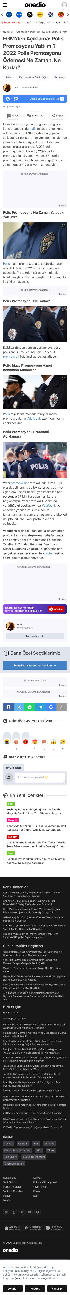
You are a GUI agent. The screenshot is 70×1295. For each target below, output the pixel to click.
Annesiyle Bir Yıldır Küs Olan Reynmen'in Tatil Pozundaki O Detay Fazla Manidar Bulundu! (36, 827)
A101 (38, 1150)
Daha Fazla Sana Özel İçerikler (33, 665)
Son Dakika (10, 1156)
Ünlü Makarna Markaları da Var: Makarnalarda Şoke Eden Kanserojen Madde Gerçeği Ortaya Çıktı (36, 844)
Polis (8, 77)
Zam (36, 1143)
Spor (10, 803)
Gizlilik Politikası (12, 1186)
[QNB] (40, 14)
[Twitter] (22, 1212)
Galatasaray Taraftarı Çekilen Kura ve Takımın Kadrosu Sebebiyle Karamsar (36, 860)
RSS (35, 1195)
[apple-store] (13, 1228)
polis (32, 128)
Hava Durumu (11, 1012)
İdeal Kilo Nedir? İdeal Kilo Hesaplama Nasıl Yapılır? (32, 1090)
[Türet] (50, 14)
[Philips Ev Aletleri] (9, 14)
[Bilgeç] (61, 14)
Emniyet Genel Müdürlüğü (32, 77)
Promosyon (61, 77)
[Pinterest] (37, 1212)
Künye (37, 1191)
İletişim (7, 1200)
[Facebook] (14, 1212)
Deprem (23, 1143)
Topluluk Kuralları (13, 1191)
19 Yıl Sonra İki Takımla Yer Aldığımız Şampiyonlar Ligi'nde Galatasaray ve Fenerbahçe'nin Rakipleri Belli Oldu (33, 996)
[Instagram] (6, 1212)
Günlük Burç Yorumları (17, 1150)
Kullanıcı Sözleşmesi (45, 1182)
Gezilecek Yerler (14, 1163)
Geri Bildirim (10, 1182)
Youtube (49, 1143)
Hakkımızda (9, 1177)
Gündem (21, 31)
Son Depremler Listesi (15, 1018)
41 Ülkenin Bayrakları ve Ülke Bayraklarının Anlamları (32, 1112)
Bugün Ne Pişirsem (34, 1156)
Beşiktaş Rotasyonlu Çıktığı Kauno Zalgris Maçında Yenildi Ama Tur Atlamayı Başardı (34, 811)
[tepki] (7, 742)
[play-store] (33, 1228)
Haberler (8, 31)
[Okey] (19, 14)
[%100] (30, 14)
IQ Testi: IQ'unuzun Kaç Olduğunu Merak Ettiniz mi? (32, 1127)
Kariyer (37, 1177)
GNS (25, 87)
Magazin (12, 820)
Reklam (7, 1195)
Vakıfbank (34, 418)
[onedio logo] (33, 1250)
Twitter (8, 1143)
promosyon (11, 356)
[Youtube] (30, 1212)
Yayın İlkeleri (40, 1186)
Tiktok (50, 1150)
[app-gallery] (54, 1228)
